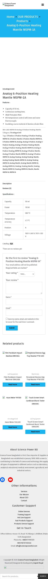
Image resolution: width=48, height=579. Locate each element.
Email (8, 308)
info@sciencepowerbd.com (26, 545)
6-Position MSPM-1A (9, 141)
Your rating (12, 273)
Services (24, 491)
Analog (19, 141)
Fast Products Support (24, 520)
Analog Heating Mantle (30, 157)
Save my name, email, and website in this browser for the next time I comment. (22, 321)
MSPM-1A (13, 172)
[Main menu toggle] (42, 4)
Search (43, 576)
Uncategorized (8, 88)
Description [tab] (7, 183)
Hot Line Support (24, 517)
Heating (18, 166)
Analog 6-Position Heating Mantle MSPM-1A (18, 147)
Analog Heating (15, 157)
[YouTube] (10, 479)
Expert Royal (38, 563)
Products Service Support (24, 523)
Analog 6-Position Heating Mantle (27, 145)
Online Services (24, 511)
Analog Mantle (15, 163)
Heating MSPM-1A (21, 169)
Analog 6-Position (29, 141)
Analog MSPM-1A (9, 166)
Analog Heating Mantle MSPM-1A (14, 160)
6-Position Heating (21, 135)
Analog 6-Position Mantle (31, 151)
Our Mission (24, 494)
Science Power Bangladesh (28, 559)
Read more (13, 384)
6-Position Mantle (16, 138)
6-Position (10, 135)
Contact (24, 500)
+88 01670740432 (24, 543)
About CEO (24, 497)
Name (8, 297)
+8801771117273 (28, 539)
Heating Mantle (27, 166)
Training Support (24, 514)
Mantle (30, 169)
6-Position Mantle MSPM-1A (32, 138)
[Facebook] (2, 479)
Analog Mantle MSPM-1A (29, 163)
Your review (12, 280)
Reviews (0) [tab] (7, 188)
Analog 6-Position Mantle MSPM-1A (15, 154)
